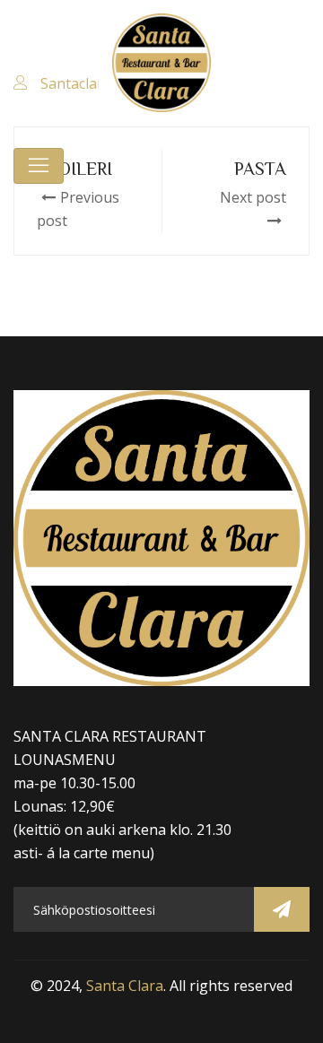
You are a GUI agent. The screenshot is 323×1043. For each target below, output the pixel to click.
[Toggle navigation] (38, 166)
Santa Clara (124, 985)
